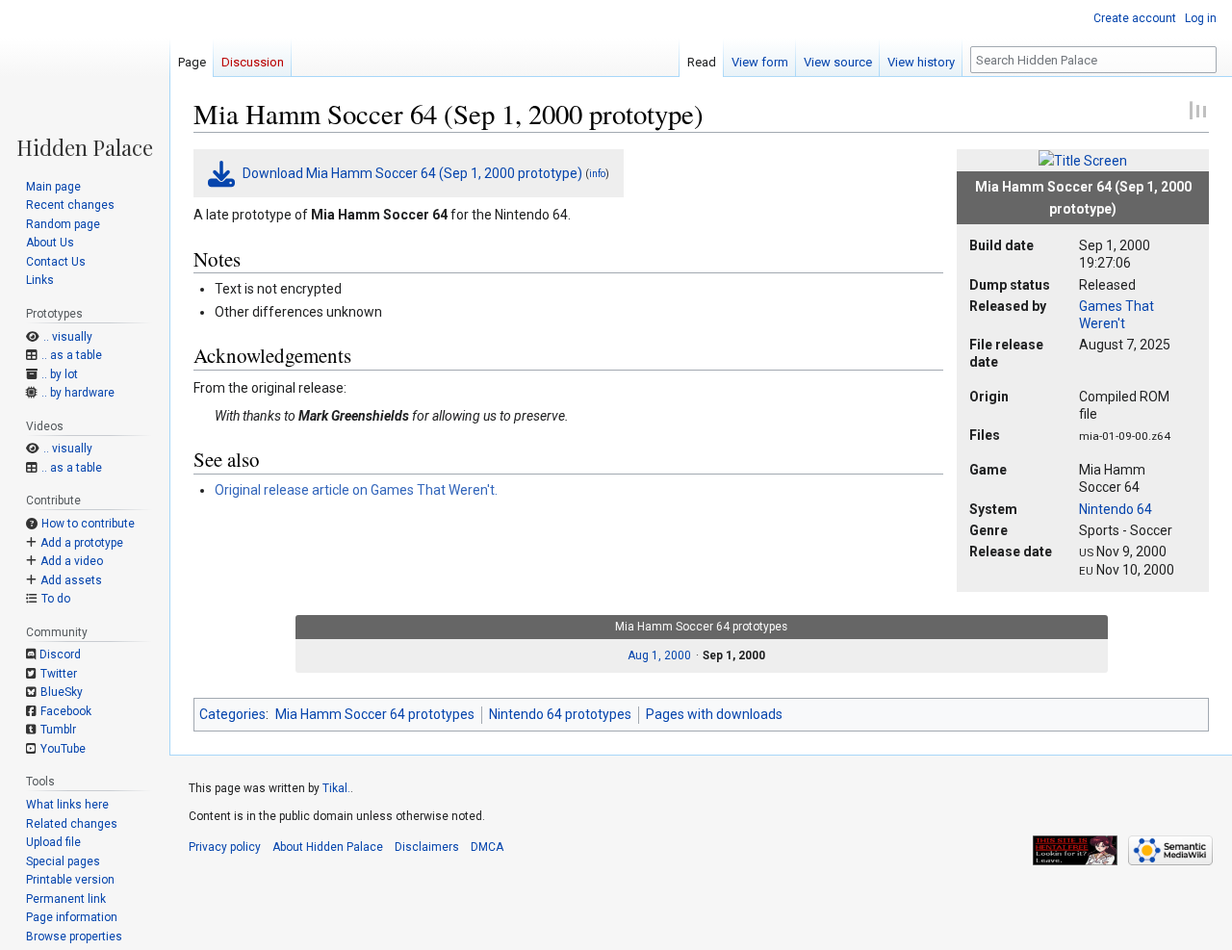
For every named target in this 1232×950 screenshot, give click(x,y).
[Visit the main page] (85, 79)
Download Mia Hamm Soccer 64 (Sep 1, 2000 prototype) (412, 173)
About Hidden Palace (327, 847)
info (597, 173)
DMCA (487, 847)
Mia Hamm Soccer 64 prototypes (375, 714)
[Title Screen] (1083, 159)
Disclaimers (427, 847)
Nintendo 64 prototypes (560, 714)
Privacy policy (225, 847)
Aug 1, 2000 (659, 655)
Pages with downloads (714, 714)
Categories (232, 714)
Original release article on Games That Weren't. (356, 490)
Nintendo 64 (1115, 509)
